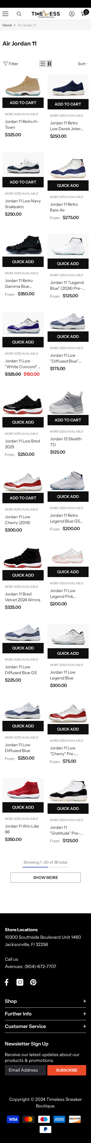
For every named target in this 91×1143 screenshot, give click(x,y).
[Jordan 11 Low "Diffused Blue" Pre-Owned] (68, 321)
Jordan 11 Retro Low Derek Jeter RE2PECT (65, 126)
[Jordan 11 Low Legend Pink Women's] (68, 556)
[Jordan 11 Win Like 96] (23, 790)
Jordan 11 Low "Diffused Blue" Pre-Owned (64, 358)
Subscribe (66, 1070)
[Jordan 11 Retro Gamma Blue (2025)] (23, 245)
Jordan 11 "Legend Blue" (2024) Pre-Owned (67, 285)
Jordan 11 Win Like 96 (22, 829)
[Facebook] (6, 982)
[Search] (19, 14)
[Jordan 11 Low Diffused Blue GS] (23, 633)
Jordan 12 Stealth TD (66, 441)
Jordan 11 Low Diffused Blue (17, 747)
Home (7, 25)
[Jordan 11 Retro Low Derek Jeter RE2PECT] (68, 86)
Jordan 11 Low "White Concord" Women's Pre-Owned (21, 364)
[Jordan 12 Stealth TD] (68, 402)
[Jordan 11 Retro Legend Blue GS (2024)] (68, 481)
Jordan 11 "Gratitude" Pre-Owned (65, 830)
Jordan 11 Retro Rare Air (64, 207)
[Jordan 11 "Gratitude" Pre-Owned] (68, 790)
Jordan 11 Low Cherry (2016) (18, 519)
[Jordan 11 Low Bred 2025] (23, 403)
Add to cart (23, 102)
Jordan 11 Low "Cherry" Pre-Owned (62, 751)
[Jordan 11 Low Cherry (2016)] (23, 482)
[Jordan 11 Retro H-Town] (23, 86)
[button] (43, 64)
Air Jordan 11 (26, 25)
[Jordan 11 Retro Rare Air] (68, 166)
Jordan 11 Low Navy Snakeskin (23, 203)
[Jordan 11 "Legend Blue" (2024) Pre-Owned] (68, 246)
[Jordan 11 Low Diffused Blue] (23, 711)
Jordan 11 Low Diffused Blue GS (21, 669)
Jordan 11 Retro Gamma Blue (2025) (19, 283)
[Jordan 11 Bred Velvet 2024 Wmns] (23, 558)
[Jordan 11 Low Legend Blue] (68, 636)
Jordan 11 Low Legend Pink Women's (62, 593)
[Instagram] (20, 982)
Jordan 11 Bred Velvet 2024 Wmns (22, 597)
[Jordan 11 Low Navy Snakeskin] (23, 164)
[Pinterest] (33, 982)
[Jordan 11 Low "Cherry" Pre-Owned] (68, 713)
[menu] (5, 14)
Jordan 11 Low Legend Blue (62, 675)
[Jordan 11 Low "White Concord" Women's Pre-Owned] (23, 324)
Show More (45, 877)
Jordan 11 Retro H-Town (22, 124)
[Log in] (71, 13)
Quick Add (68, 185)
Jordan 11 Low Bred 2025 (22, 444)
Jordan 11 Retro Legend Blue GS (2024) (65, 518)
